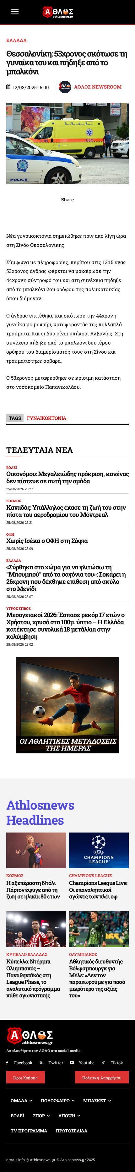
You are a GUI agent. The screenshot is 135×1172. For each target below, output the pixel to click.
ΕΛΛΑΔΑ (16, 40)
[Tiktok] (103, 1063)
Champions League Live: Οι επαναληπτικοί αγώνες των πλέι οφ (98, 889)
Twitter (55, 1063)
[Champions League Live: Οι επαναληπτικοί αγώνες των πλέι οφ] (99, 850)
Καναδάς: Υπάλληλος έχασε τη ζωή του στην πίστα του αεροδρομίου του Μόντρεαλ (66, 510)
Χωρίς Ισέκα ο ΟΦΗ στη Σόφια (47, 540)
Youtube (86, 1063)
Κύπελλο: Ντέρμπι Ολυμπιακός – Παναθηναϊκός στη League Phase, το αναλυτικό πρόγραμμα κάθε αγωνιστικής (33, 978)
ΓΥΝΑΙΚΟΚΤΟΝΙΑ (46, 418)
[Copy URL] (96, 213)
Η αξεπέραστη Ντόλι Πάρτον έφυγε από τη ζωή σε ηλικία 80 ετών (33, 889)
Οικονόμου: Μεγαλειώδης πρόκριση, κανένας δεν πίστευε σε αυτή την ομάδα (67, 477)
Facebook (23, 1063)
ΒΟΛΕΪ (11, 467)
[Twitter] (41, 1063)
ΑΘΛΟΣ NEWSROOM (98, 87)
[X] (38, 213)
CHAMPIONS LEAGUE (90, 875)
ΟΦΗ (10, 534)
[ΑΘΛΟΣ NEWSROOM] (66, 87)
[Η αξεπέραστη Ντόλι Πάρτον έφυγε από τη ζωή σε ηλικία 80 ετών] (36, 850)
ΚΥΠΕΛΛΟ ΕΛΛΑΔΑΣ (26, 954)
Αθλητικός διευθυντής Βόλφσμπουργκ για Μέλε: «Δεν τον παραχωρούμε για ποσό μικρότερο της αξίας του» (97, 978)
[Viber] (67, 213)
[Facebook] (24, 213)
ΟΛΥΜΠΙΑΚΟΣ (83, 954)
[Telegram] (82, 213)
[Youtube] (72, 1063)
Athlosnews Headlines (40, 812)
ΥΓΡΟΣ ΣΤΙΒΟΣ (18, 608)
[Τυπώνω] (111, 213)
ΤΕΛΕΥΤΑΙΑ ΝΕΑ (39, 450)
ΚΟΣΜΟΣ (13, 501)
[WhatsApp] (53, 213)
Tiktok (117, 1063)
